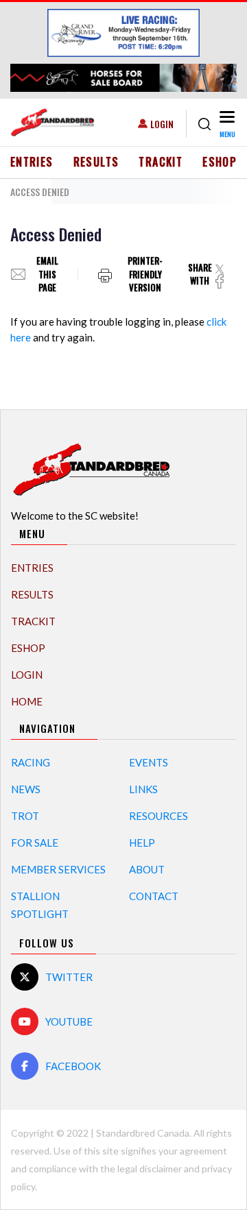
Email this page (47, 274)
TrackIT (161, 162)
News (25, 789)
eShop (219, 162)
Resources (158, 816)
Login (162, 124)
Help (142, 842)
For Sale (34, 842)
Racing (30, 762)
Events (148, 762)
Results (96, 162)
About (147, 869)
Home (27, 701)
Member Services (58, 869)
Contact (153, 896)
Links (143, 789)
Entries (32, 162)
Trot (25, 816)
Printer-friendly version (145, 274)
